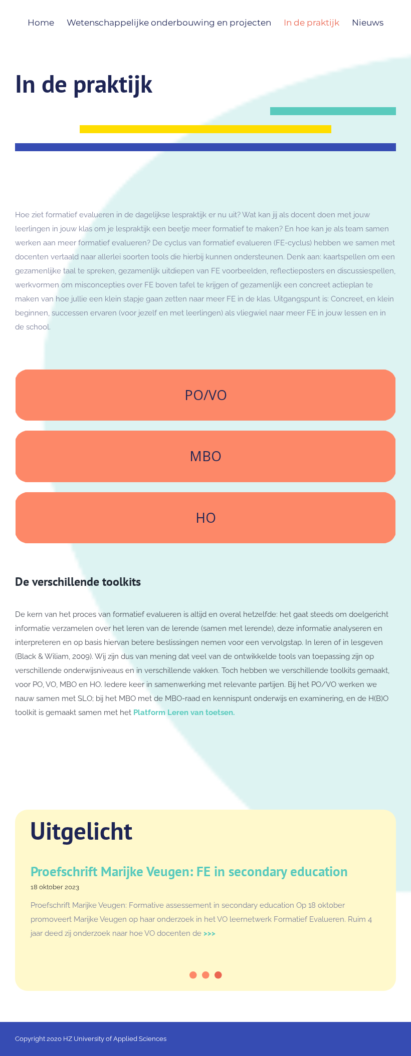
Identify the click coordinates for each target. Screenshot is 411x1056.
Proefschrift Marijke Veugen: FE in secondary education (189, 871)
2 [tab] (207, 984)
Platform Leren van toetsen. (184, 712)
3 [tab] (220, 984)
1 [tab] (194, 984)
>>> (208, 933)
